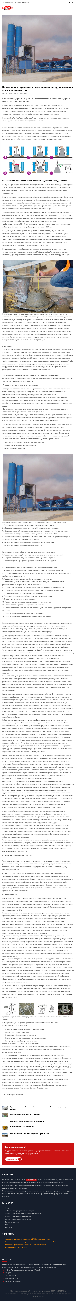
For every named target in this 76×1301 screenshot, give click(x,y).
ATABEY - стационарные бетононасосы (18, 1216)
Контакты (8, 1227)
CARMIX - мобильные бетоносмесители (18, 1219)
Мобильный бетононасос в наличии (22, 1127)
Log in (8, 1095)
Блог (6, 1225)
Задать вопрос (12, 1159)
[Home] (7, 8)
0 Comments (23, 93)
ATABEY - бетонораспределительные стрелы (20, 1211)
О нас (7, 1208)
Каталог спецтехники (12, 1222)
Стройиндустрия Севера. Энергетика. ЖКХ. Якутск (27, 1121)
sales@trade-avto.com (12, 1278)
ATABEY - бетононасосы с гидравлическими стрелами (23, 1213)
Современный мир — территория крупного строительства (29, 1134)
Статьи (4, 93)
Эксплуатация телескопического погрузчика (25, 1114)
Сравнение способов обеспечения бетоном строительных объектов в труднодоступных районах (39, 1108)
